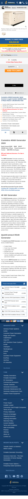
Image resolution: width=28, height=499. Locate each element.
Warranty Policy (8, 421)
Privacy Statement (9, 412)
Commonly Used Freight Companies (15, 407)
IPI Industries (8, 362)
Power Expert (8, 403)
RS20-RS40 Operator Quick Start (10, 301)
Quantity (11, 66)
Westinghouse (8, 349)
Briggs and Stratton (9, 335)
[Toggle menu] (2, 2)
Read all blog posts (10, 470)
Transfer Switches (9, 384)
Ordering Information (10, 418)
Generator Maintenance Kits (12, 389)
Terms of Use (8, 409)
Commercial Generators (11, 382)
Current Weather (9, 423)
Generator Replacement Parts (13, 391)
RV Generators (8, 380)
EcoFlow (6, 358)
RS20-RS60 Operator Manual (10, 311)
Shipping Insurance (9, 416)
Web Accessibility (9, 427)
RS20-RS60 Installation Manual (11, 314)
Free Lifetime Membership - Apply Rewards (13, 51)
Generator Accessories (11, 387)
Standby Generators (10, 375)
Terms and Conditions (10, 425)
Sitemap (6, 432)
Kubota (6, 351)
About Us (6, 434)
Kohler (6, 331)
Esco (5, 353)
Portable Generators (10, 378)
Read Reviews (9, 93)
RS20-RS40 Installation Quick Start (11, 306)
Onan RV (6, 340)
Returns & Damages (10, 414)
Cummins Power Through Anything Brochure (10, 293)
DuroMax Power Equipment (12, 355)
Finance (6, 430)
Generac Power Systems (11, 329)
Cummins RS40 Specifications (11, 297)
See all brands (7, 368)
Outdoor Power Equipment (12, 393)
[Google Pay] (14, 85)
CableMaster (7, 338)
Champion (7, 346)
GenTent (6, 360)
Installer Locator (8, 405)
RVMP (6, 344)
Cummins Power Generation (12, 333)
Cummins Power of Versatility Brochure (10, 288)
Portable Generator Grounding (13, 452)
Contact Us (7, 436)
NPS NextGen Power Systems (13, 342)
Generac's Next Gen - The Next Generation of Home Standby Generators (13, 458)
